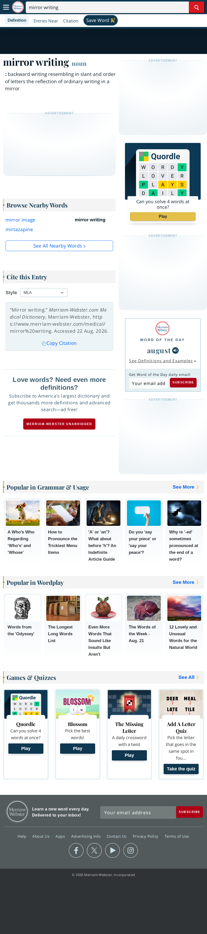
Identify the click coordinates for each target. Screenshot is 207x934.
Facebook (76, 850)
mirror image (20, 220)
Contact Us (117, 835)
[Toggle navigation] (6, 7)
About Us (41, 835)
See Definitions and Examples (161, 361)
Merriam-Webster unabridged (59, 424)
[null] (175, 350)
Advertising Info (86, 835)
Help (23, 835)
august (159, 350)
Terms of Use (177, 835)
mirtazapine (19, 229)
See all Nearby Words (57, 246)
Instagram (130, 850)
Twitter (94, 850)
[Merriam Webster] (162, 328)
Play (163, 216)
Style (11, 292)
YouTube (112, 850)
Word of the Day (162, 340)
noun (79, 63)
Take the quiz (181, 768)
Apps (61, 835)
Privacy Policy (146, 835)
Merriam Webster (17, 811)
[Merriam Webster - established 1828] (18, 7)
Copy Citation (61, 343)
